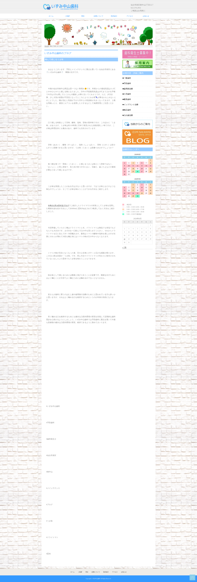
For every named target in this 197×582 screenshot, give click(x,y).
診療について (98, 16)
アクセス (130, 16)
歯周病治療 (128, 89)
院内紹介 (114, 16)
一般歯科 (127, 78)
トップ (47, 46)
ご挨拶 (67, 16)
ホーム (51, 16)
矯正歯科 (127, 110)
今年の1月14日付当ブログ (58, 205)
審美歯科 (127, 99)
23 (124, 239)
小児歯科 (127, 94)
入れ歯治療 (128, 115)
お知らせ (146, 16)
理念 (82, 16)
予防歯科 (127, 83)
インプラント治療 (131, 105)
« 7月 (124, 247)
